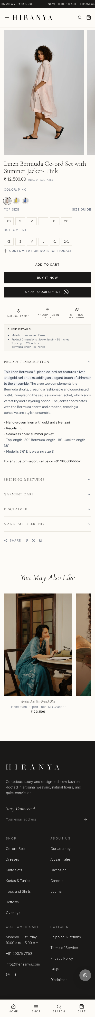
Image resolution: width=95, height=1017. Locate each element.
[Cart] (88, 17)
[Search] (79, 17)
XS (9, 221)
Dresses (12, 859)
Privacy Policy (61, 958)
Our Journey (60, 849)
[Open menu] (7, 17)
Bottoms (12, 902)
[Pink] (7, 200)
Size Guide (81, 209)
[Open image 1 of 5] (44, 92)
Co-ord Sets (16, 849)
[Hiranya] (32, 17)
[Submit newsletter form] (85, 819)
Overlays (13, 913)
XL (55, 221)
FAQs (54, 969)
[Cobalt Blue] (25, 200)
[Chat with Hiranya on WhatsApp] (85, 975)
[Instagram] (8, 974)
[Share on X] (34, 540)
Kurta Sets (14, 870)
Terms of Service (64, 948)
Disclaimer (58, 980)
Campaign (58, 870)
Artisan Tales (60, 859)
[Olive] (16, 200)
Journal (56, 891)
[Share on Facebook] (27, 540)
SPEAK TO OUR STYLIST (42, 292)
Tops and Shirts (18, 891)
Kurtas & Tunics (18, 881)
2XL (66, 221)
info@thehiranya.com (23, 964)
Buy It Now (47, 278)
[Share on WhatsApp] (40, 540)
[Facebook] (16, 974)
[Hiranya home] (32, 767)
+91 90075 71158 (19, 953)
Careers (56, 881)
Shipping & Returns (65, 937)
